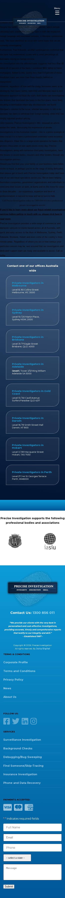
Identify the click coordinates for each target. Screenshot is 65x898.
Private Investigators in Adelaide (28, 365)
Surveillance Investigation (22, 739)
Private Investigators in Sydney (28, 311)
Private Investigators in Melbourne (28, 284)
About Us (9, 697)
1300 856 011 (43, 613)
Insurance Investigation (20, 774)
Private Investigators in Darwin (28, 419)
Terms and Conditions (19, 671)
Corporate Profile (15, 662)
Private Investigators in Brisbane (28, 338)
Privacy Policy (13, 679)
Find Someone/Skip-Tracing (23, 765)
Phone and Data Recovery (22, 782)
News (7, 688)
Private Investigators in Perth (32, 472)
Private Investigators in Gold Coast (31, 392)
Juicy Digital (43, 648)
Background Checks (17, 748)
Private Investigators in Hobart (28, 446)
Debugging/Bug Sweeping (22, 757)
